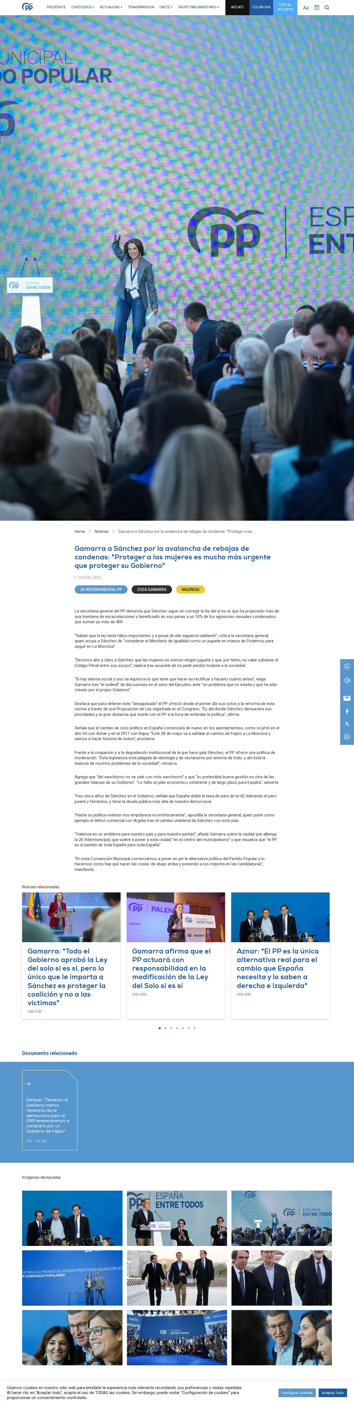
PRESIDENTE (56, 7)
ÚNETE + (166, 7)
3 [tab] (171, 1028)
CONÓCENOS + (82, 7)
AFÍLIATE (237, 7)
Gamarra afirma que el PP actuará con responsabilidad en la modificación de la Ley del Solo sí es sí (171, 969)
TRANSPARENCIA (141, 7)
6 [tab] (189, 1028)
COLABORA (261, 7)
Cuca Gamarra (151, 589)
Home (80, 531)
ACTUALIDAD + (111, 7)
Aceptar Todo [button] (333, 1393)
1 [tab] (160, 1028)
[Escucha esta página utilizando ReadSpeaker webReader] (347, 683)
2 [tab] (165, 1028)
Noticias (102, 531)
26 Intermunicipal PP (101, 589)
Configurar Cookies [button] (297, 1393)
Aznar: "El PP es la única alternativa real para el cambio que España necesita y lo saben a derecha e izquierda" (278, 969)
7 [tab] (195, 1028)
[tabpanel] (71, 956)
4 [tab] (177, 1028)
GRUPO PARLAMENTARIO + (198, 7)
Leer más (35, 1011)
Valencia (190, 589)
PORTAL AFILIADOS (285, 7)
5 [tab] (183, 1028)
